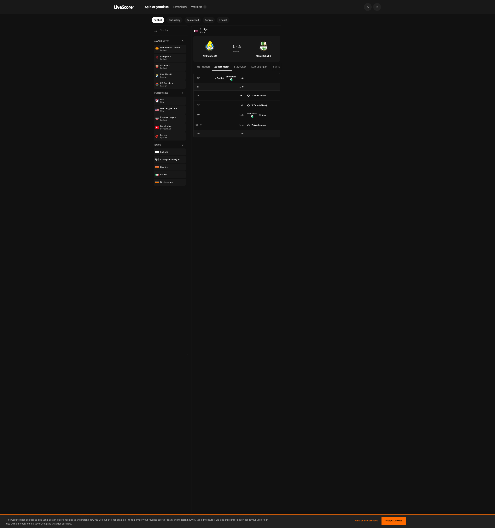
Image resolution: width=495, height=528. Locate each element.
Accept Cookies (393, 520)
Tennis (209, 20)
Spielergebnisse (157, 7)
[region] (247, 521)
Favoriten (180, 7)
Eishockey (174, 20)
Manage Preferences (366, 520)
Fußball (158, 20)
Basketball (193, 20)
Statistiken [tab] (240, 66)
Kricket (223, 20)
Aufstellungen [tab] (259, 66)
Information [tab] (203, 66)
